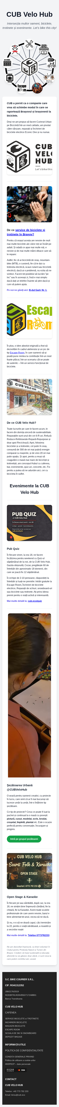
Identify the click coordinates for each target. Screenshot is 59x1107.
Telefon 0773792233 (38, 935)
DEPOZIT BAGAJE (13, 1037)
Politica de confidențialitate (24, 1050)
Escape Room (17, 352)
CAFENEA (10, 1012)
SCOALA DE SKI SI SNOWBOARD (20, 1033)
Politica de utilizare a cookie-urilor (20, 1060)
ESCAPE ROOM (12, 1029)
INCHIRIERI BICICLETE (16, 1022)
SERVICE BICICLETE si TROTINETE (22, 1018)
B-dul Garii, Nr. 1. (38, 290)
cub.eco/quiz (35, 601)
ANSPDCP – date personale (18, 1064)
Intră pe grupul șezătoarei (24, 839)
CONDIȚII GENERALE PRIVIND (19, 1057)
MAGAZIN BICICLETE (15, 1026)
